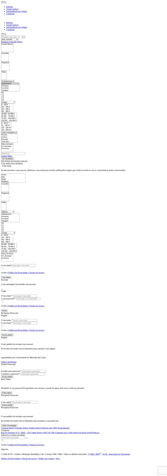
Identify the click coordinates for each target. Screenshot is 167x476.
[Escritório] (10, 88)
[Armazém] (10, 86)
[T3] (2, 100)
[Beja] (13, 177)
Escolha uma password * (11, 371)
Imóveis (9, 7)
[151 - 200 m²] (6, 130)
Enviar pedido (7, 335)
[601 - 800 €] (7, 111)
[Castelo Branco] (7, 44)
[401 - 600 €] (7, 109)
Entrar (4, 311)
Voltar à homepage (8, 362)
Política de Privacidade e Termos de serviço (26, 273)
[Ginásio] (9, 137)
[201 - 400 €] (7, 107)
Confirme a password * (10, 374)
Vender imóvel (12, 9)
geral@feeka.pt (93, 433)
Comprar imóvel (7, 428)
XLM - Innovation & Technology (116, 454)
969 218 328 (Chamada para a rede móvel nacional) (65, 433)
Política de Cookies (46, 458)
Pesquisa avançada (9, 42)
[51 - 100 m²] (6, 125)
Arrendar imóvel (21, 428)
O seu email (6, 265)
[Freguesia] (5, 63)
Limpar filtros (6, 156)
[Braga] (13, 179)
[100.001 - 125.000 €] (9, 120)
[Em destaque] (7, 146)
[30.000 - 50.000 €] (9, 114)
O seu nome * (7, 320)
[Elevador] (9, 139)
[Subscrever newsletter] (27, 438)
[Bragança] (13, 181)
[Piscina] (9, 135)
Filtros (19, 42)
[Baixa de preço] (7, 144)
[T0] (2, 93)
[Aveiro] (13, 175)
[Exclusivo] (7, 149)
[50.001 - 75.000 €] (9, 116)
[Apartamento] (10, 84)
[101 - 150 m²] (6, 128)
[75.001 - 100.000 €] (9, 118)
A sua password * (8, 298)
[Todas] (3, 72)
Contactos (10, 14)
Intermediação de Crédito (16, 11)
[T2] (2, 97)
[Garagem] (10, 90)
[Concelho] (5, 53)
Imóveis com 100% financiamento (55, 428)
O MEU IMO (94, 454)
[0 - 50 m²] (6, 123)
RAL (58, 458)
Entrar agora (6, 393)
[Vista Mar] (9, 141)
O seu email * (6, 296)
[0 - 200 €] (7, 105)
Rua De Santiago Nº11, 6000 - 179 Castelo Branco (22, 433)
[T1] (2, 95)
